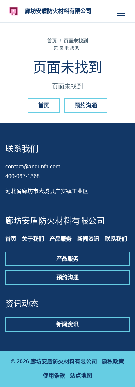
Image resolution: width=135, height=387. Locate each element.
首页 (52, 40)
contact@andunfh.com (32, 167)
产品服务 (61, 239)
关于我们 (33, 239)
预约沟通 (86, 105)
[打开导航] (121, 11)
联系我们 (116, 239)
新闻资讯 (88, 239)
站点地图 (81, 376)
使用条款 (54, 376)
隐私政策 (113, 361)
